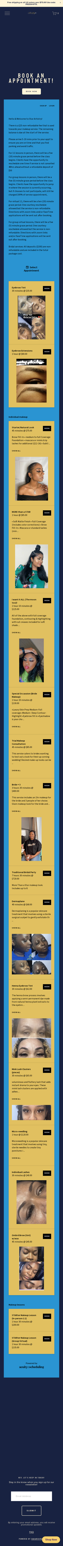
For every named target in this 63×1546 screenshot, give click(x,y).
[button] (60, 2)
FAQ (31, 1532)
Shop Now (51, 1539)
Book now (31, 91)
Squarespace (37, 1539)
